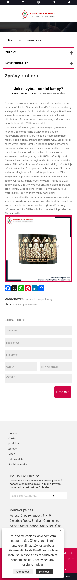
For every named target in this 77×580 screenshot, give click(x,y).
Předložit (62, 392)
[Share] (41, 288)
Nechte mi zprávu (54, 93)
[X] (14, 288)
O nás (12, 438)
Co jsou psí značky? (25, 304)
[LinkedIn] (35, 288)
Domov (12, 433)
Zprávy (21, 40)
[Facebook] (8, 288)
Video (11, 453)
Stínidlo (20, 107)
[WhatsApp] (21, 288)
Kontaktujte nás (17, 464)
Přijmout (44, 571)
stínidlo (16, 213)
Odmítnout (22, 571)
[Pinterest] (28, 288)
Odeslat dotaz (16, 459)
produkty (13, 443)
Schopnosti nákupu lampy (37, 299)
